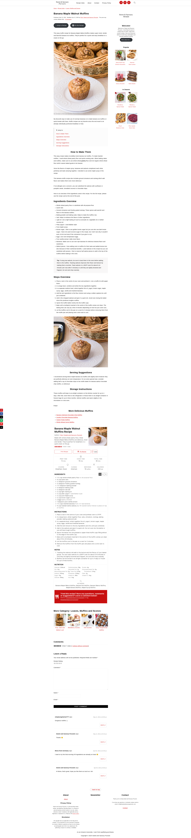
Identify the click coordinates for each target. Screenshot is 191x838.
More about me (125, 39)
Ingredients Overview (63, 137)
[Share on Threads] (1, 427)
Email (56, 699)
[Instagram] (128, 2)
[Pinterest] (125, 2)
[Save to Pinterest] (1, 410)
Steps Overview (61, 139)
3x (105, 474)
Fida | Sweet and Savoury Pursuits (71, 435)
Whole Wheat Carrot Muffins (65, 422)
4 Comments (68, 19)
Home (55, 8)
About (89, 3)
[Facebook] (121, 2)
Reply (103, 725)
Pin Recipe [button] (82, 451)
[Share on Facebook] (1, 413)
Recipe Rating (58, 661)
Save (95, 451)
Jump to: (60, 130)
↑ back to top (95, 789)
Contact (96, 3)
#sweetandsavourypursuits (69, 599)
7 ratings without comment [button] (80, 646)
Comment (57, 667)
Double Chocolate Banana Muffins (67, 417)
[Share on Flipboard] (1, 423)
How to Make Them (62, 134)
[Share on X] (1, 417)
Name (56, 693)
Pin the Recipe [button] (79, 25)
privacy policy (76, 813)
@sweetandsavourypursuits (75, 597)
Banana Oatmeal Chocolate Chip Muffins (69, 415)
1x (100, 474)
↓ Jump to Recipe (61, 25)
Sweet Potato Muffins (63, 420)
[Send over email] (1, 420)
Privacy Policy (106, 3)
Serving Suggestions (62, 143)
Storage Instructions (62, 146)
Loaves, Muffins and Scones (73, 8)
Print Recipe (64, 451)
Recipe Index (80, 3)
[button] (55, 447)
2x (102, 474)
